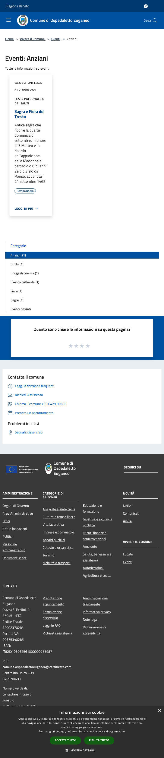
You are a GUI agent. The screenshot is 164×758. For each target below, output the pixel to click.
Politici (7, 536)
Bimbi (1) (16, 264)
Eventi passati (20, 309)
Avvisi (127, 521)
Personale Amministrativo (14, 547)
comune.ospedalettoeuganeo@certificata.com (37, 666)
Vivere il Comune (32, 38)
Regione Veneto (17, 6)
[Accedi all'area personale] (146, 6)
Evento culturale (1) (24, 282)
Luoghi (128, 554)
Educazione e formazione (92, 508)
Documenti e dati (15, 557)
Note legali (90, 619)
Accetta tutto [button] (65, 740)
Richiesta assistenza (57, 633)
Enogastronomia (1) (24, 273)
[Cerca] (155, 20)
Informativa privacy (97, 611)
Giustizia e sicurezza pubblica (97, 522)
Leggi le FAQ (52, 625)
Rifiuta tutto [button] (99, 740)
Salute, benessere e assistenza (97, 557)
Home (9, 38)
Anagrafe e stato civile (59, 509)
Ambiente (90, 546)
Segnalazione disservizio (52, 614)
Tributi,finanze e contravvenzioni (94, 535)
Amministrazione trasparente (95, 601)
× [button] (159, 710)
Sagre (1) (16, 300)
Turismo (48, 555)
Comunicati (131, 513)
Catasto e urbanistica (58, 547)
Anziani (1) (18, 255)
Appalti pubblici (54, 539)
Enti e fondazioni (15, 528)
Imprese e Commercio (58, 532)
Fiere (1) (16, 291)
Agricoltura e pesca (97, 575)
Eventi (55, 38)
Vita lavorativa (53, 524)
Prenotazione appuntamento (53, 601)
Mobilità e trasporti (56, 562)
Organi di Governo (16, 505)
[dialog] (82, 732)
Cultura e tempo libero (59, 516)
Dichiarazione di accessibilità (94, 630)
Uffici (6, 521)
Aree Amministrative (18, 513)
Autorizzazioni (93, 567)
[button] (82, 750)
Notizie (128, 505)
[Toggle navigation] (8, 20)
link (123, 731)
